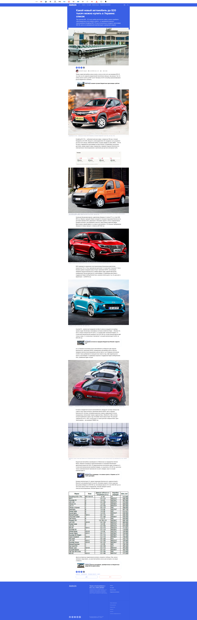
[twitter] (81, 68)
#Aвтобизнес (84, 574)
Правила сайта (112, 607)
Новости (83, 4)
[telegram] (77, 68)
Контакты (111, 611)
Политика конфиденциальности (115, 613)
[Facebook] (70, 617)
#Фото (98, 574)
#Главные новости (92, 574)
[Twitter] (72, 617)
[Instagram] (80, 617)
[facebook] (79, 68)
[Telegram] (77, 617)
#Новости (78, 574)
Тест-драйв (89, 4)
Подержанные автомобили (105, 4)
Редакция (111, 609)
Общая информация (113, 602)
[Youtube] (75, 617)
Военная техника (95, 4)
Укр (124, 4)
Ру (127, 4)
